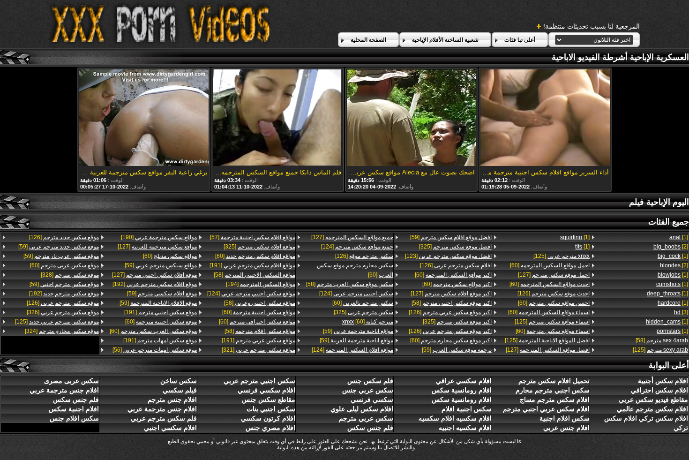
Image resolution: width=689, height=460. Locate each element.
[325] (455, 246)
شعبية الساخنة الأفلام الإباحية (445, 40)
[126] (553, 293)
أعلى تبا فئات (519, 40)
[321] (258, 350)
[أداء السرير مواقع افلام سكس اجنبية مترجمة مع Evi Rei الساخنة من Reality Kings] (544, 118)
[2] (670, 246)
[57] (252, 237)
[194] (260, 284)
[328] (70, 274)
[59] (451, 237)
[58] (662, 340)
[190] (159, 237)
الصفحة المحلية (368, 40)
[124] (357, 246)
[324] (62, 331)
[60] (550, 265)
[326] (63, 312)
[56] (154, 350)
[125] (660, 350)
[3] (681, 312)
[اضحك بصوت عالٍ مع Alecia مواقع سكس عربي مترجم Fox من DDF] (411, 118)
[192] (154, 284)
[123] (448, 256)
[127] (554, 274)
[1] (678, 237)
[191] (252, 265)
